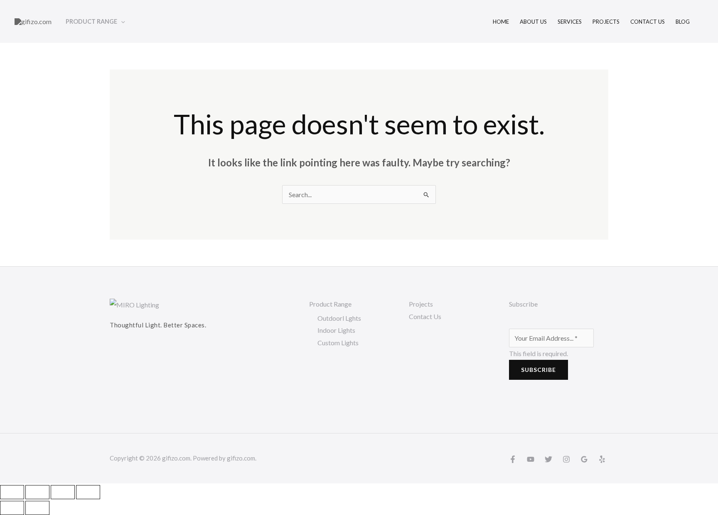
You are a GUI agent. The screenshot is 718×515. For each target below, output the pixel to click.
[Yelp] (602, 459)
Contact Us (425, 316)
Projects (606, 21)
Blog (683, 21)
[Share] (63, 492)
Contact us (647, 21)
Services (570, 21)
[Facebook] (512, 459)
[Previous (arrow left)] (12, 508)
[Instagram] (566, 459)
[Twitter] (548, 459)
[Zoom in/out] (12, 492)
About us (533, 21)
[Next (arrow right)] (37, 508)
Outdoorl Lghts (339, 318)
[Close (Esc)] (88, 492)
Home (501, 21)
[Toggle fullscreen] (37, 492)
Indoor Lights (336, 330)
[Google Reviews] (584, 459)
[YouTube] (530, 459)
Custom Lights (338, 343)
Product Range (91, 21)
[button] (121, 21)
